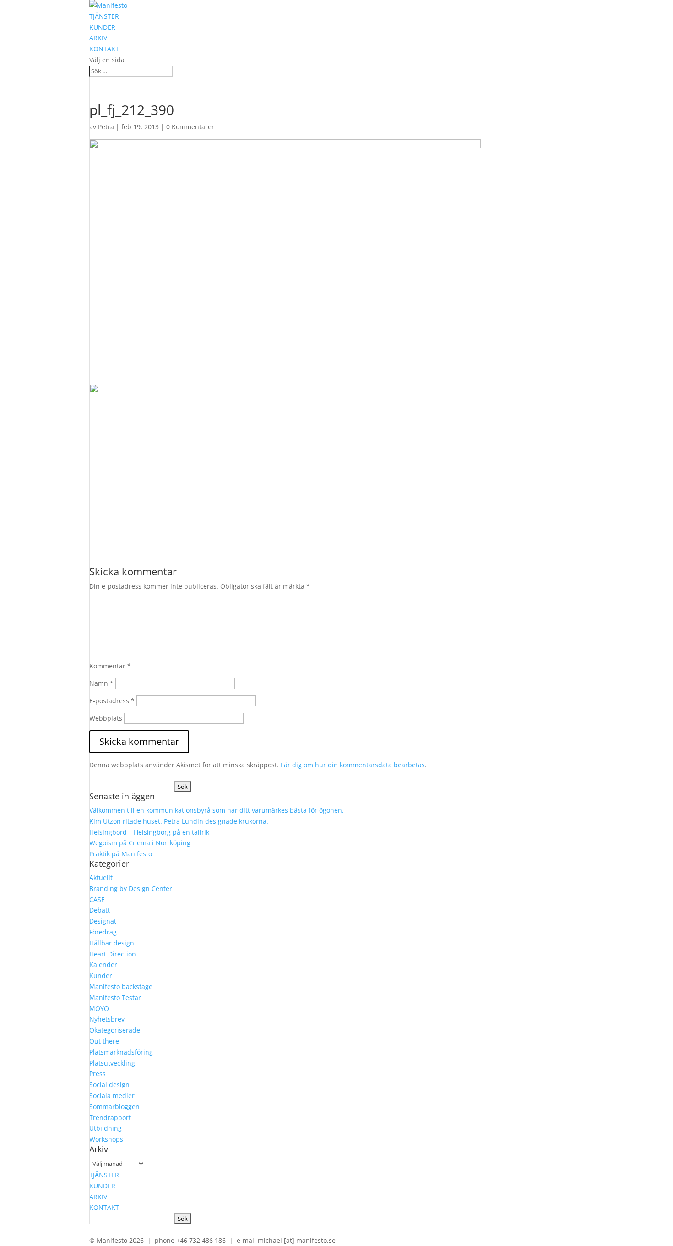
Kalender (103, 964)
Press (97, 1073)
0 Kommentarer (190, 126)
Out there (104, 1041)
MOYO (99, 1008)
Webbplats (105, 718)
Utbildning (105, 1128)
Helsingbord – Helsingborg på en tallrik (149, 832)
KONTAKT (104, 48)
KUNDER (102, 27)
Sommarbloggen (114, 1106)
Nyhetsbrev (107, 1019)
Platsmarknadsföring (121, 1052)
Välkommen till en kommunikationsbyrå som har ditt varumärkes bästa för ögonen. (216, 810)
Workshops (106, 1139)
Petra (106, 126)
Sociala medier (112, 1095)
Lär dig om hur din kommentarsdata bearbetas (353, 764)
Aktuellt (101, 877)
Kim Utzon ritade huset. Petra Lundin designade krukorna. (178, 821)
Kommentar (110, 665)
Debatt (99, 910)
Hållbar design (111, 943)
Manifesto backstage (120, 986)
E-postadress (112, 700)
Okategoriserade (114, 1030)
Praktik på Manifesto (120, 853)
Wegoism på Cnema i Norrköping (139, 842)
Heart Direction (112, 954)
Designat (102, 921)
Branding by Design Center (130, 888)
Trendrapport (110, 1117)
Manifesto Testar (115, 997)
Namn (101, 683)
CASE (97, 899)
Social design (109, 1084)
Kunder (100, 975)
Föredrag (103, 932)
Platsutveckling (112, 1063)
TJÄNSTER (104, 16)
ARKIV (98, 37)
